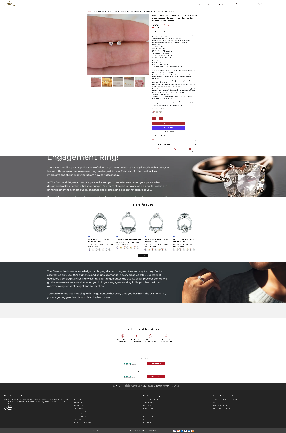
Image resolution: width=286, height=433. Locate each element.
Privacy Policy (148, 408)
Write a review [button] (156, 363)
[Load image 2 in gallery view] (107, 82)
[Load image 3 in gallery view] (118, 82)
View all (143, 255)
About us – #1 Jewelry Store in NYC (225, 399)
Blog (214, 402)
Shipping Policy (148, 402)
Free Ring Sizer (79, 405)
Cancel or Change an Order (153, 420)
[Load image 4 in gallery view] (129, 82)
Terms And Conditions (150, 399)
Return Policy (147, 405)
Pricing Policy (148, 414)
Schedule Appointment (221, 411)
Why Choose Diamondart (221, 405)
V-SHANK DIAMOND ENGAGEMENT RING (128, 239)
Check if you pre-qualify (168, 25)
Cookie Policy (148, 411)
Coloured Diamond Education (83, 420)
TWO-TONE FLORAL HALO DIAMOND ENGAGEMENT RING (184, 240)
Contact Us (217, 414)
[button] (174, 136)
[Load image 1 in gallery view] (96, 82)
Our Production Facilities (221, 408)
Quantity (154, 115)
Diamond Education (80, 414)
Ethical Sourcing (148, 417)
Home (89, 11)
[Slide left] (88, 82)
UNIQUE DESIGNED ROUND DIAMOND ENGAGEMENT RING (156, 240)
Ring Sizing (77, 399)
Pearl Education (79, 408)
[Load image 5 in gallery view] (140, 82)
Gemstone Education (81, 417)
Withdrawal (147, 422)
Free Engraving (79, 402)
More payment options (169, 131)
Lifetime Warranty (80, 411)
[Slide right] (147, 82)
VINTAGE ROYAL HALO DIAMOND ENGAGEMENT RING (98, 240)
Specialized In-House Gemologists (85, 422)
